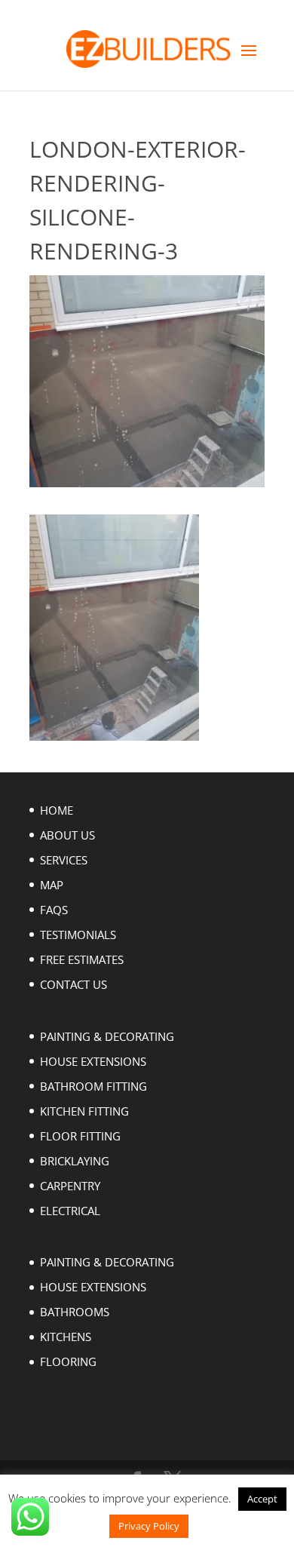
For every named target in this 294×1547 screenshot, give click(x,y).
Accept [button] (262, 1499)
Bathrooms (74, 1311)
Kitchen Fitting (84, 1111)
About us (67, 835)
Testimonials (78, 934)
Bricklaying (74, 1160)
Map (51, 884)
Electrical (70, 1210)
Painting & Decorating (107, 1036)
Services (63, 859)
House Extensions (93, 1061)
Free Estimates (82, 959)
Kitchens (65, 1336)
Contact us (73, 984)
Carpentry (70, 1185)
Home (56, 810)
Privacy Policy (148, 1526)
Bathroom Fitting (93, 1086)
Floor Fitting (80, 1135)
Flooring (68, 1361)
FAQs (54, 909)
